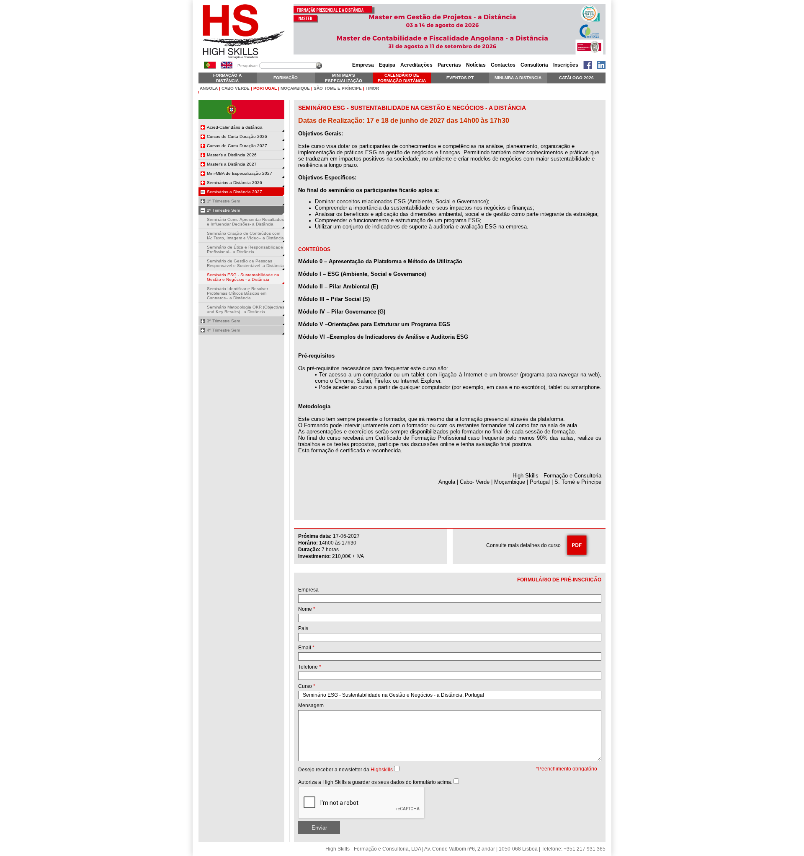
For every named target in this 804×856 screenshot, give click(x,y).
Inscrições (565, 65)
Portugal (265, 88)
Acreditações (416, 65)
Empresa (363, 65)
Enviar (319, 828)
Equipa (387, 65)
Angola (209, 88)
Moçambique (295, 88)
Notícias (476, 65)
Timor (372, 88)
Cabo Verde (236, 88)
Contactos (503, 65)
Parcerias (449, 65)
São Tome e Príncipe (338, 88)
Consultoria (534, 65)
